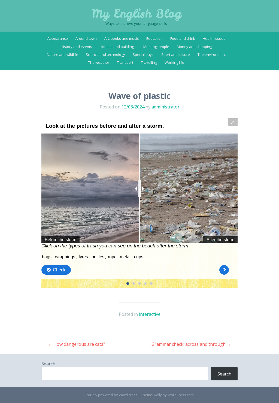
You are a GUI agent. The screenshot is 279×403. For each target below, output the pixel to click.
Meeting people (156, 46)
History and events (76, 46)
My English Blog (136, 13)
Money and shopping (194, 46)
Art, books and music (121, 38)
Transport (125, 62)
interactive (149, 314)
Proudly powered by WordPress (110, 394)
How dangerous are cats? (76, 344)
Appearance (57, 38)
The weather (98, 62)
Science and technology (105, 54)
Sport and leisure (175, 54)
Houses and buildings (118, 46)
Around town (86, 38)
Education (154, 38)
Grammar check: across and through (191, 344)
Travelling (149, 62)
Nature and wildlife (62, 54)
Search (48, 364)
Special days (143, 54)
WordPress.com (181, 394)
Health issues (214, 38)
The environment (212, 54)
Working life (174, 62)
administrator (165, 107)
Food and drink (182, 38)
